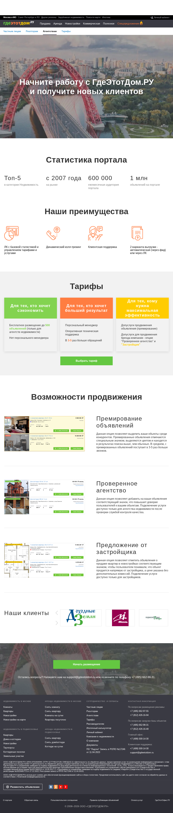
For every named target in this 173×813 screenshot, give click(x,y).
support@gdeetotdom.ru (81, 677)
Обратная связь (31, 800)
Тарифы (66, 31)
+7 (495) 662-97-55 (139, 711)
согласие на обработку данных (152, 775)
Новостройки (72, 23)
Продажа (45, 23)
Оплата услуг (137, 800)
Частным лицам (12, 31)
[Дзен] (66, 787)
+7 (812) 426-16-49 (139, 729)
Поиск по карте (93, 17)
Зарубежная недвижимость (71, 17)
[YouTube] (61, 787)
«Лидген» (125, 769)
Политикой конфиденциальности (31, 777)
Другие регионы (48, 17)
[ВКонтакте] (51, 787)
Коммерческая (91, 23)
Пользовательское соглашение (64, 800)
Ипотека (106, 17)
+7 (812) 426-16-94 (139, 715)
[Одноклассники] (56, 787)
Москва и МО (9, 17)
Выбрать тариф (86, 360)
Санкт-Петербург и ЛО (29, 17)
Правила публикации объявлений (104, 800)
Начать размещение (86, 664)
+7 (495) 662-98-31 (143, 677)
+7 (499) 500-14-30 (139, 738)
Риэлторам (32, 31)
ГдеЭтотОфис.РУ (162, 800)
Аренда (57, 23)
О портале (7, 800)
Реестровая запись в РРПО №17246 (55, 771)
